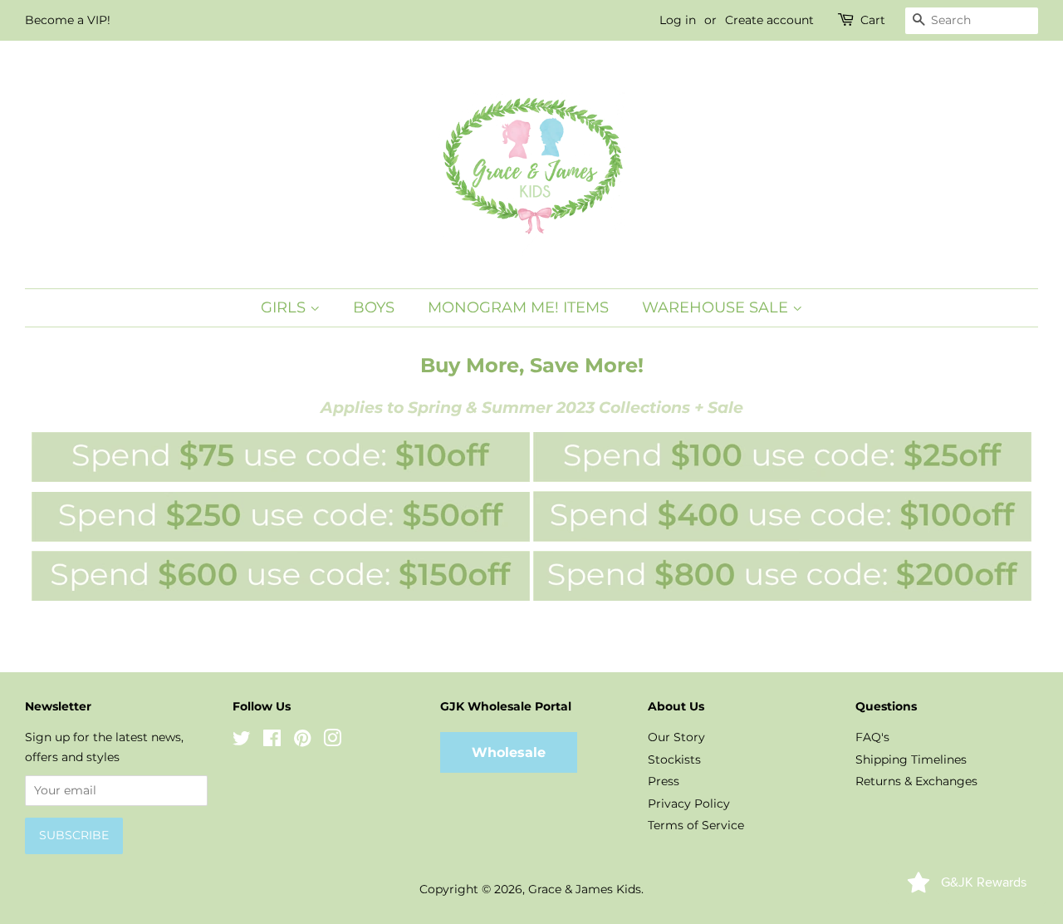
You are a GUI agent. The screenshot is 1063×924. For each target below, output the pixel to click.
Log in (677, 19)
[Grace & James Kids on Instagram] (332, 741)
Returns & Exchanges (916, 781)
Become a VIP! (67, 19)
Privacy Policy (689, 803)
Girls (285, 307)
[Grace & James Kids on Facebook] (272, 741)
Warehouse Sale (717, 307)
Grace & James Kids (584, 889)
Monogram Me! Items (518, 307)
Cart (872, 19)
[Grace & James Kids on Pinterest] (302, 741)
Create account (769, 19)
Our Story (676, 737)
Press (663, 781)
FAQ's (872, 737)
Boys (373, 307)
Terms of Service (696, 825)
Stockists (674, 759)
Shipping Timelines (911, 759)
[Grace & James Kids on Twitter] (242, 741)
